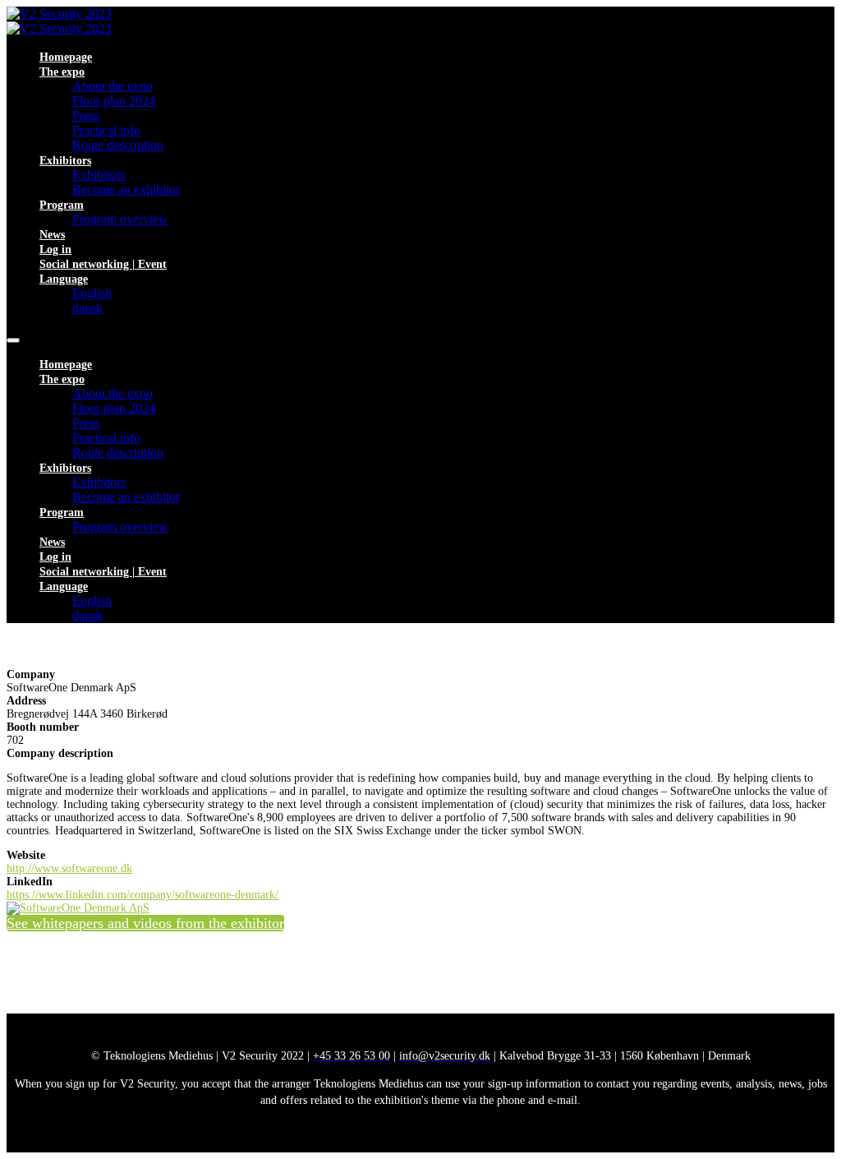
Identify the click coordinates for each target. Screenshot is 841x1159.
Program (61, 205)
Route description (117, 145)
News (52, 235)
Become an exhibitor (126, 189)
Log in (55, 249)
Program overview (120, 219)
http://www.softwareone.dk (69, 868)
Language (63, 279)
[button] (145, 923)
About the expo (112, 86)
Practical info (106, 130)
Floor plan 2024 (113, 101)
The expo (62, 72)
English (92, 293)
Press (85, 115)
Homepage (65, 57)
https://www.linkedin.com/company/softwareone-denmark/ (142, 895)
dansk (87, 308)
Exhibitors (65, 161)
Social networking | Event (103, 264)
